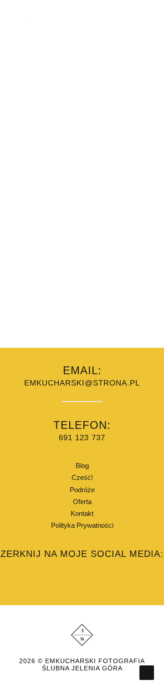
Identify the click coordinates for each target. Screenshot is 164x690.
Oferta (82, 501)
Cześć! (82, 477)
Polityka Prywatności (82, 525)
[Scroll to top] (146, 672)
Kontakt (82, 513)
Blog (82, 465)
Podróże (82, 490)
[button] (143, 28)
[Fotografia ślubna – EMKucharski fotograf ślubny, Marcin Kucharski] (27, 27)
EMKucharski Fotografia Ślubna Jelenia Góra (93, 664)
